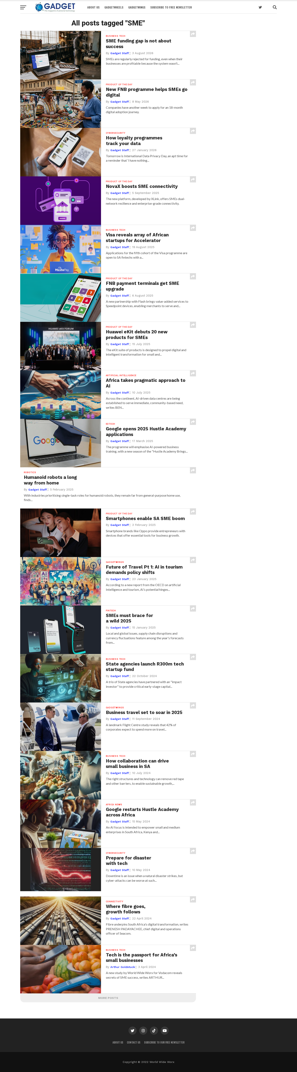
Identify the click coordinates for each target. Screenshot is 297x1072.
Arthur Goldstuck (122, 967)
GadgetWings (136, 7)
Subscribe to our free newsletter (164, 1042)
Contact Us (133, 1042)
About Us (93, 7)
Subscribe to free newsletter (171, 7)
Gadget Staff (119, 53)
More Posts (108, 997)
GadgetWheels (113, 7)
